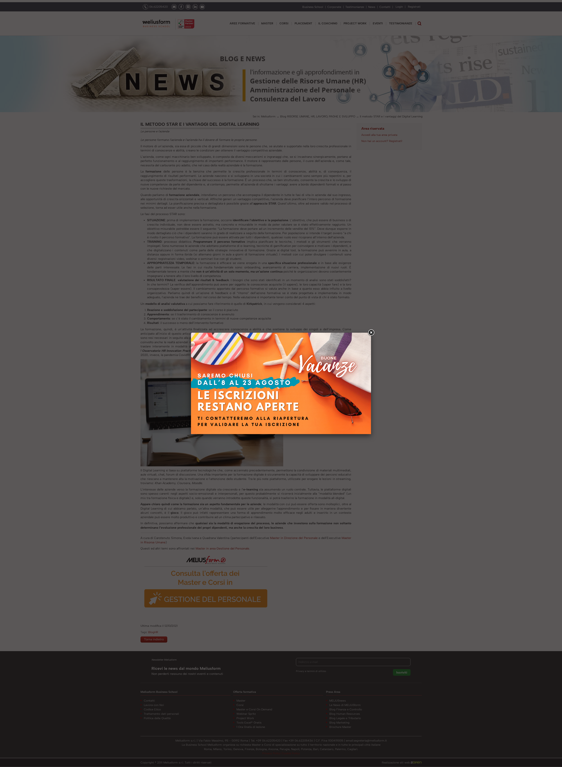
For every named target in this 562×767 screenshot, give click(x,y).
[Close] (371, 333)
